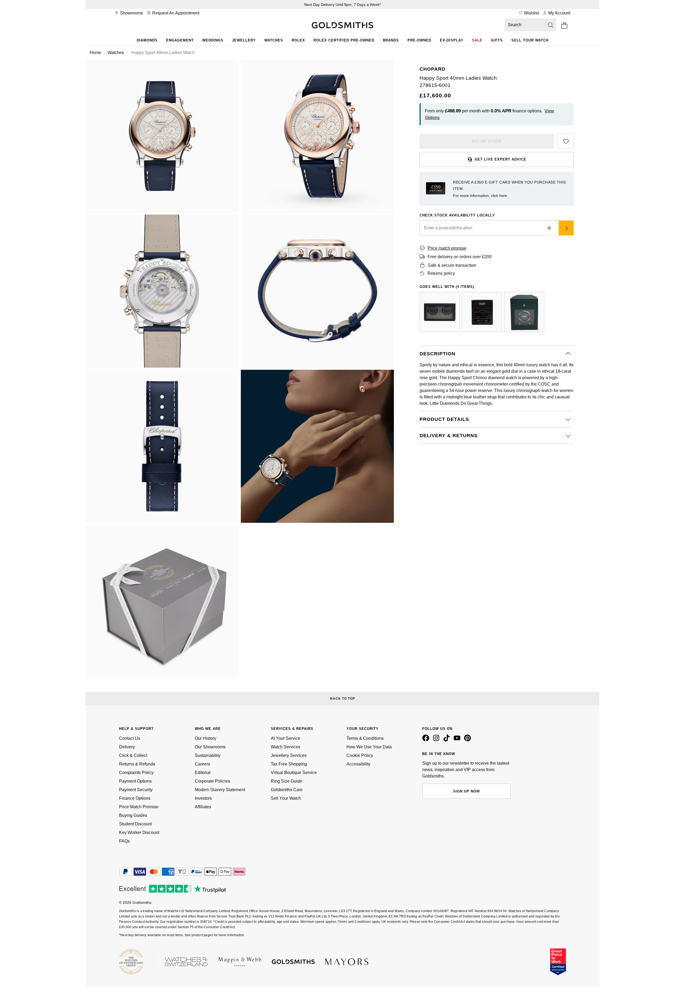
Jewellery (244, 40)
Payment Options (135, 781)
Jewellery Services (289, 755)
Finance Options (134, 798)
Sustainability (207, 755)
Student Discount (135, 824)
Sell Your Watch (530, 40)
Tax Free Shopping (289, 764)
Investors (203, 798)
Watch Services (285, 747)
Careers (202, 764)
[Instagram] (437, 740)
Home (95, 52)
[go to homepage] (342, 25)
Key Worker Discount (139, 832)
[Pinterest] (468, 740)
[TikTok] (447, 740)
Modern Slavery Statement (220, 789)
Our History (205, 738)
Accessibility (358, 764)
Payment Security (136, 789)
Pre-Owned (419, 40)
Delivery (127, 747)
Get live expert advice (500, 159)
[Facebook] (426, 740)
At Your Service (285, 738)
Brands (391, 40)
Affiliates (203, 807)
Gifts (497, 40)
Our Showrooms (210, 747)
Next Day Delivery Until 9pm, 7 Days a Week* (342, 4)
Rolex (298, 40)
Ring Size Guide (286, 781)
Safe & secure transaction (452, 265)
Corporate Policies (212, 781)
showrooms (131, 13)
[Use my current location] (549, 227)
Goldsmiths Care (287, 789)
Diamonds (147, 40)
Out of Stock (486, 141)
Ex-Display (451, 40)
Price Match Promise (138, 807)
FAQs (124, 841)
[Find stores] (566, 227)
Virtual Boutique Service (294, 772)
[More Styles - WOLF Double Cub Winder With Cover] (440, 312)
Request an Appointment (175, 13)
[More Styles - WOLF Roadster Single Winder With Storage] (482, 312)
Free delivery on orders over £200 (460, 256)
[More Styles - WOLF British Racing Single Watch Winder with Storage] (524, 312)
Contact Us (129, 738)
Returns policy (441, 273)
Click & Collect (133, 755)
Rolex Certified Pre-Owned (344, 40)
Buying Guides (133, 815)
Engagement (180, 40)
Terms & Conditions (365, 738)
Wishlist (531, 13)
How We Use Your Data (369, 747)
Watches (273, 40)
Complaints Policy (136, 772)
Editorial (203, 772)
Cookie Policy (360, 755)
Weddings (212, 40)
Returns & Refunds (137, 764)
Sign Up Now (466, 791)
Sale (477, 40)
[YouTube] (458, 740)
